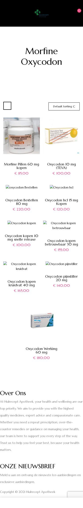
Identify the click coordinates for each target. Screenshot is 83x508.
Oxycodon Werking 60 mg (41, 350)
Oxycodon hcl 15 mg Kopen (61, 202)
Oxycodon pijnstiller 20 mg (61, 278)
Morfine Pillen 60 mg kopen (21, 166)
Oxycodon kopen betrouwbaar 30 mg (61, 242)
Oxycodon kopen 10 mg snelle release (21, 237)
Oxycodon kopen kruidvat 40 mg (22, 283)
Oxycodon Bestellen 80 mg (21, 202)
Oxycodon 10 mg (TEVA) (61, 166)
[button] (75, 13)
